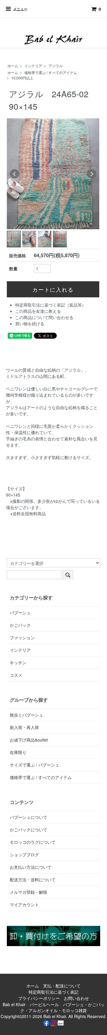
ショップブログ (24, 854)
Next (91, 174)
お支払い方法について (30, 867)
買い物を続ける (29, 323)
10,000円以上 (22, 77)
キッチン (18, 662)
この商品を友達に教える (38, 311)
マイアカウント (24, 904)
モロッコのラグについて (33, 842)
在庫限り (18, 752)
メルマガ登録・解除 (28, 892)
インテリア (33, 65)
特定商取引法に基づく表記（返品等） (50, 305)
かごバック (20, 625)
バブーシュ (20, 612)
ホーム (12, 65)
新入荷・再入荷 (24, 727)
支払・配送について (62, 986)
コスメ (16, 675)
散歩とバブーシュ (26, 715)
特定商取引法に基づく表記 (53, 992)
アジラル (55, 65)
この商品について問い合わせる (44, 317)
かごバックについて (28, 830)
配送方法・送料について (33, 879)
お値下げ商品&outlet (29, 740)
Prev (14, 174)
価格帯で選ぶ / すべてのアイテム (50, 72)
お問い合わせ (76, 998)
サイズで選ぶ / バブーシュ (34, 765)
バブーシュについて (28, 817)
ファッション (22, 637)
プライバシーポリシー (39, 998)
